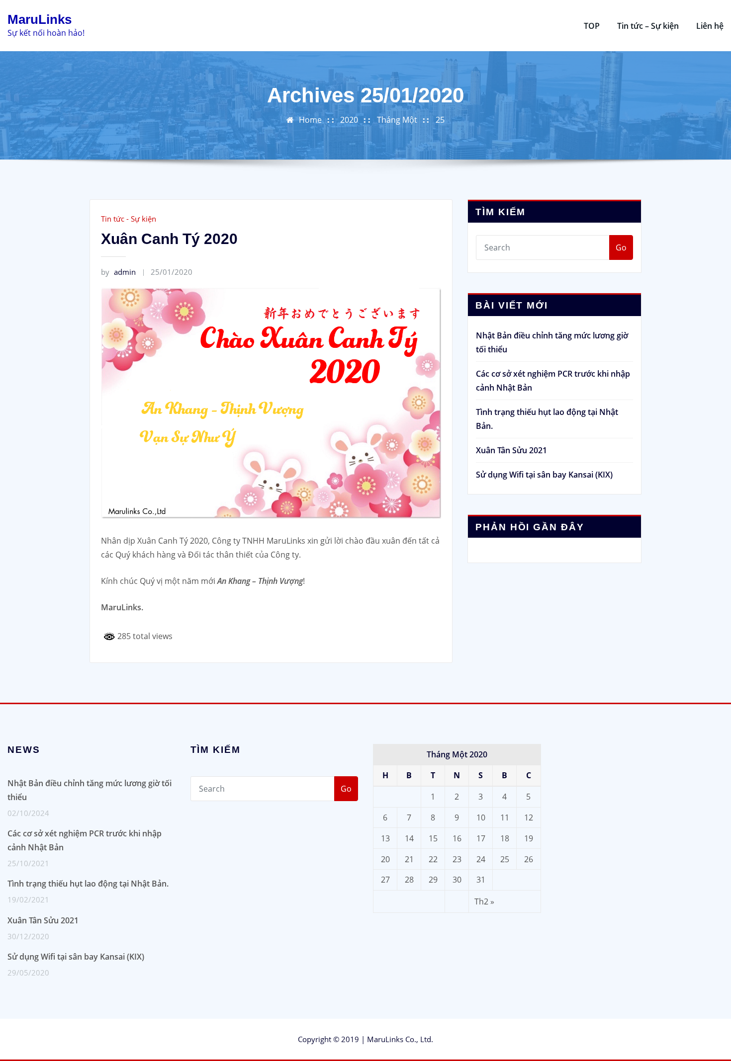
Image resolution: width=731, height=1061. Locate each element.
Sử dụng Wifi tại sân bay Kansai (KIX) (544, 474)
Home (310, 119)
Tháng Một (397, 119)
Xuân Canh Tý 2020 (169, 239)
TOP (592, 25)
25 (440, 119)
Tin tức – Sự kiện (648, 25)
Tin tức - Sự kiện (128, 219)
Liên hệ (710, 25)
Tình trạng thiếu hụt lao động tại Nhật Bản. (88, 883)
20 (385, 859)
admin (118, 272)
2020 (349, 119)
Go (621, 247)
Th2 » (484, 901)
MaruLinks (39, 19)
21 (409, 859)
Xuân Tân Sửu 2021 (511, 450)
